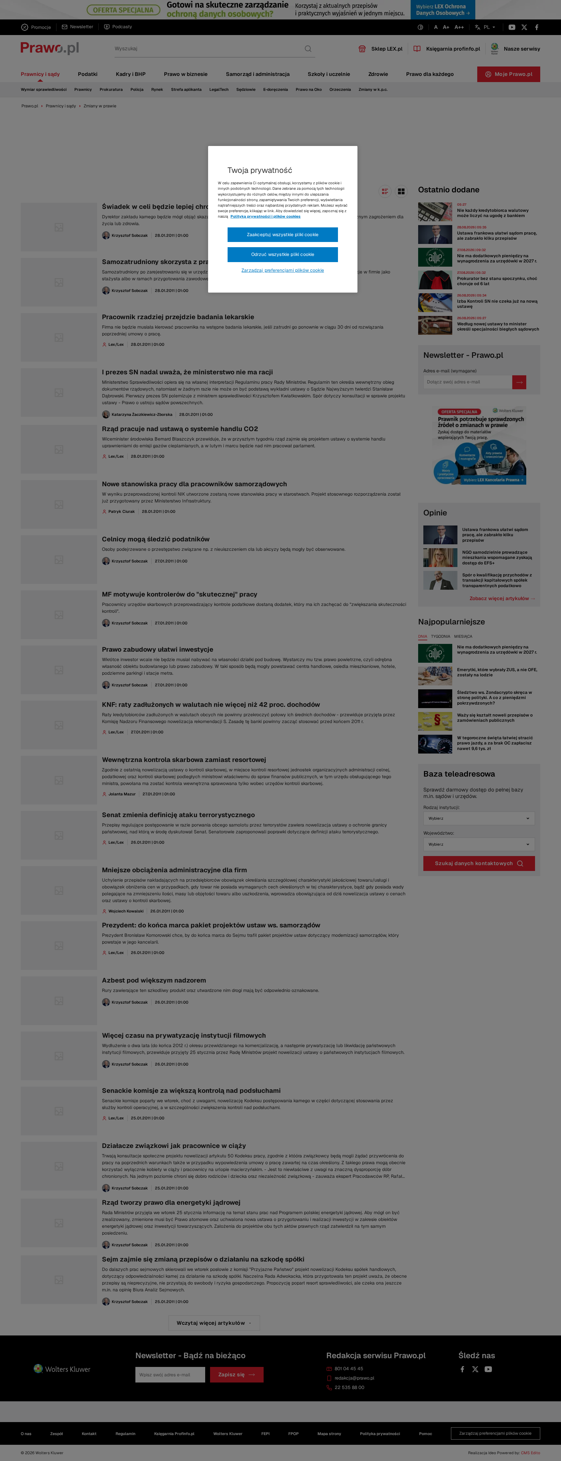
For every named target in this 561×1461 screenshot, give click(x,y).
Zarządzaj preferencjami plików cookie (283, 270)
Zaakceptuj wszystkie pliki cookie (282, 234)
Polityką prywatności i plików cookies (266, 216)
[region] (282, 219)
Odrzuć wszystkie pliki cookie (283, 254)
